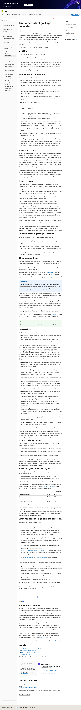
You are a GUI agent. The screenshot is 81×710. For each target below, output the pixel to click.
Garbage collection (25, 654)
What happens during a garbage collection (71, 31)
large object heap (55, 314)
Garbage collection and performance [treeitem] (9, 67)
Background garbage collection (28, 650)
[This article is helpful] (76, 39)
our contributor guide (27, 673)
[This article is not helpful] (78, 39)
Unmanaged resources (70, 33)
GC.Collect (25, 251)
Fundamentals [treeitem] (8, 55)
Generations (68, 29)
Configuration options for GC (28, 652)
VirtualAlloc (51, 272)
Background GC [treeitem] (8, 61)
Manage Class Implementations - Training (28, 687)
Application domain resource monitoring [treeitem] (9, 87)
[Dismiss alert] (78, 3)
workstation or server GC (50, 486)
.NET (24, 18)
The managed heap (70, 27)
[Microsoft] (2, 11)
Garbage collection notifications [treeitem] (9, 83)
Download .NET (75, 14)
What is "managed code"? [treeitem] (9, 38)
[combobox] (9, 20)
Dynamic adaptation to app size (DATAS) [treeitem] (9, 71)
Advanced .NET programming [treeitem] (9, 23)
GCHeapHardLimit (29, 557)
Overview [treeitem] (6, 53)
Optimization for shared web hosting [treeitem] (10, 79)
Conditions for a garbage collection (71, 25)
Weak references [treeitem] (8, 90)
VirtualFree (53, 277)
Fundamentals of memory (71, 23)
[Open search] (74, 11)
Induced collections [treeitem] (9, 74)
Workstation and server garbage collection (31, 648)
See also (67, 35)
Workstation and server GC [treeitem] (9, 58)
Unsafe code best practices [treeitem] (9, 44)
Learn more (48, 656)
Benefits (67, 21)
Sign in (78, 11)
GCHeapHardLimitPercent (41, 557)
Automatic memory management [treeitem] (8, 41)
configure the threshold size (31, 324)
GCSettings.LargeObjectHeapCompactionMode (32, 550)
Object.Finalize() (43, 637)
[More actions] (61, 19)
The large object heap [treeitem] (9, 64)
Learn (20, 18)
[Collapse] (16, 18)
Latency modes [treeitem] (8, 76)
